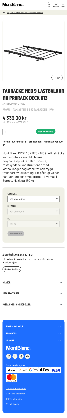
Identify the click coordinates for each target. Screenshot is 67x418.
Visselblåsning (13, 404)
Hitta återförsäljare (12, 269)
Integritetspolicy (14, 399)
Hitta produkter (16, 233)
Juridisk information (16, 388)
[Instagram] (8, 356)
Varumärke (12, 193)
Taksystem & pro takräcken (30, 109)
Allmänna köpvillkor (15, 393)
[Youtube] (27, 356)
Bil (8, 218)
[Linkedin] (14, 356)
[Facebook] (21, 356)
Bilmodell (11, 206)
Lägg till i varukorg (45, 131)
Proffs (6, 109)
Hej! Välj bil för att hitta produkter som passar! (25, 12)
